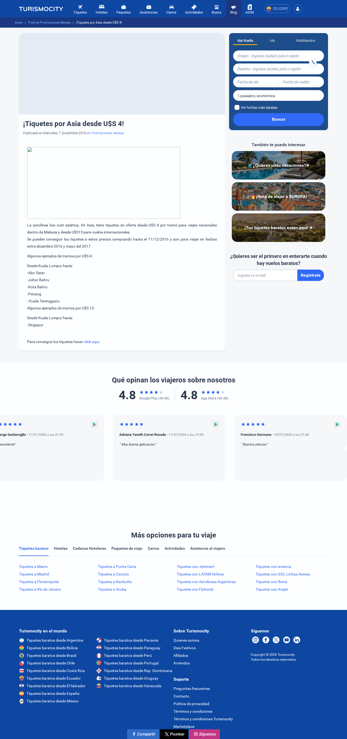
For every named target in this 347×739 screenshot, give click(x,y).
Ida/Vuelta (245, 41)
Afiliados (181, 655)
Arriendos (182, 663)
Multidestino (305, 41)
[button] (297, 8)
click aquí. (92, 342)
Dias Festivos (185, 648)
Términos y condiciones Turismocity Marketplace (203, 723)
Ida (272, 41)
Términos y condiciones (193, 711)
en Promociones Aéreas (105, 133)
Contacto (181, 696)
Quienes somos (186, 640)
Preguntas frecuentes (192, 688)
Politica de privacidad (191, 704)
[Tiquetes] (41, 8)
